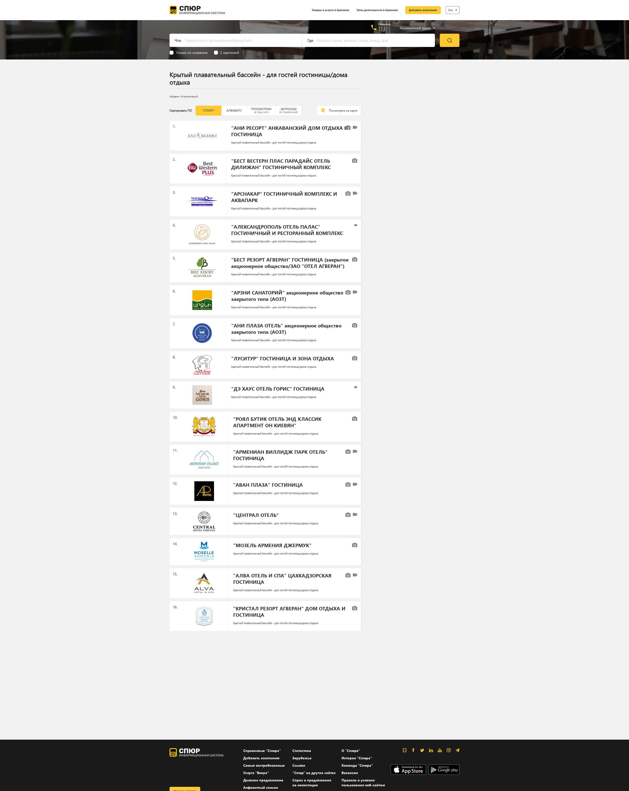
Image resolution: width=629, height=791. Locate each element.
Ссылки (298, 765)
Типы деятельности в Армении (377, 10)
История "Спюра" (357, 758)
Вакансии (350, 772)
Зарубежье (302, 758)
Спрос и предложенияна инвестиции (311, 782)
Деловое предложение (263, 780)
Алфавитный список (260, 787)
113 (382, 28)
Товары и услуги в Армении (330, 10)
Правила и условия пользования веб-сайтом (363, 782)
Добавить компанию (423, 10)
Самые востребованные (264, 765)
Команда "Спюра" (357, 765)
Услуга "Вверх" (256, 772)
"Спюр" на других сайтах (314, 772)
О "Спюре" (351, 750)
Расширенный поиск (415, 28)
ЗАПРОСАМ (288, 110)
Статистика (301, 750)
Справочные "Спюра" (262, 750)
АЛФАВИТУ (234, 110)
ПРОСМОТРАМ (261, 110)
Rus (450, 10)
